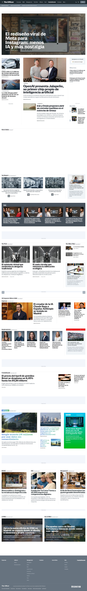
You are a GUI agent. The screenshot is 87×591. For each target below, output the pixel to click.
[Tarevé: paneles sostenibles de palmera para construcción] (47, 255)
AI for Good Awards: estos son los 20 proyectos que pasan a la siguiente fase (74, 431)
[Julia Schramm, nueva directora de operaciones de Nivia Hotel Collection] (57, 336)
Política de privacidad (37, 588)
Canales (66, 566)
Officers (16, 560)
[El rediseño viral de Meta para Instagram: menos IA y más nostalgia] (14, 480)
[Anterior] (3, 292)
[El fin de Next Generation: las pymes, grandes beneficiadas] (72, 480)
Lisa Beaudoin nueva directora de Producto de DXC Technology (31, 344)
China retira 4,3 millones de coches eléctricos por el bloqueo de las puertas (10, 73)
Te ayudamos (24, 588)
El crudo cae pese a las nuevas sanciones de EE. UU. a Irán (64, 384)
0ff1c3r (4, 69)
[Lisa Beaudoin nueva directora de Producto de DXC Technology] (32, 336)
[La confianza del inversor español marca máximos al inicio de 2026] (74, 110)
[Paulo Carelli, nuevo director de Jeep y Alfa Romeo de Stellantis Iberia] (19, 336)
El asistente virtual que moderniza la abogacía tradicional (12, 267)
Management (30, 560)
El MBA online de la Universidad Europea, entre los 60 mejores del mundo (76, 187)
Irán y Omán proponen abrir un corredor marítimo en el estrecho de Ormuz (50, 108)
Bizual (28, 564)
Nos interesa (18, 588)
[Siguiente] (84, 292)
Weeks (66, 564)
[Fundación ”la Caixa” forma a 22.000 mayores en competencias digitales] (43, 480)
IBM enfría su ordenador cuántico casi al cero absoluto (44, 443)
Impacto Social (29, 569)
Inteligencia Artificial (30, 573)
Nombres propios (5, 5)
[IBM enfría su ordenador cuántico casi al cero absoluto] (56, 442)
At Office (66, 562)
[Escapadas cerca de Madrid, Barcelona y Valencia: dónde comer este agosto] (64, 530)
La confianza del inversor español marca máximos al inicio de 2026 (81, 111)
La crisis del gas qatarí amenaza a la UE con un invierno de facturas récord (10, 95)
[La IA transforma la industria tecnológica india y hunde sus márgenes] (50, 419)
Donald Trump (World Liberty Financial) (29, 5)
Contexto (40, 103)
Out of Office (54, 560)
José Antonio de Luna (44, 157)
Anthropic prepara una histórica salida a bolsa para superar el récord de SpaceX (64, 313)
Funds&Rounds (81, 560)
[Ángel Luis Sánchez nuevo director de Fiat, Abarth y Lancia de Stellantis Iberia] (45, 336)
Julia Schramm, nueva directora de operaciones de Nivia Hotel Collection (57, 345)
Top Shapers (29, 562)
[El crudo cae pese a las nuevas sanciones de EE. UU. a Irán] (64, 377)
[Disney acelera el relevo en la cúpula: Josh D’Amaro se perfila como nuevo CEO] (74, 118)
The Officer (5, 586)
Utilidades (66, 569)
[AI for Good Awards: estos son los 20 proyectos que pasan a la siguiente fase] (75, 422)
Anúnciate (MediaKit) (5, 588)
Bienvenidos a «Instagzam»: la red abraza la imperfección (14, 491)
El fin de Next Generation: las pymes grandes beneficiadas (72, 491)
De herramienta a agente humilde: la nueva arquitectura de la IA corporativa (11, 191)
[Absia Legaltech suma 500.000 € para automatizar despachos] (16, 255)
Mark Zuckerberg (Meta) (15, 5)
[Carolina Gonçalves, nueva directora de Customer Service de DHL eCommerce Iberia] (7, 336)
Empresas (4, 560)
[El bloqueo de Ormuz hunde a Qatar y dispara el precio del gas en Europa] (11, 85)
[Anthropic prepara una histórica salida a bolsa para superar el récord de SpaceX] (64, 305)
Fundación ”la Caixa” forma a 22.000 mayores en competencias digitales (43, 492)
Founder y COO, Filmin (44, 162)
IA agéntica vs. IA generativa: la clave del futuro (78, 254)
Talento (28, 575)
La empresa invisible (78, 246)
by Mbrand (44, 588)
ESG (27, 566)
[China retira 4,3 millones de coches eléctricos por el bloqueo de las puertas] (11, 63)
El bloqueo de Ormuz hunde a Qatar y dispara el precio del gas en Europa (77, 79)
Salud (28, 580)
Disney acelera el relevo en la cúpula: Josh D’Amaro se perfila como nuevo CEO (81, 120)
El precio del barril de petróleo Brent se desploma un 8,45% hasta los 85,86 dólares (18, 378)
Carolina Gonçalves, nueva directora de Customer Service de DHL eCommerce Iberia (7, 346)
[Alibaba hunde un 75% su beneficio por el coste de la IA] (79, 305)
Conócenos (13, 588)
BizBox (15, 562)
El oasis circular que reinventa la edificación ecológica (44, 267)
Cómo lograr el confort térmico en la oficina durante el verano (73, 277)
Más (65, 560)
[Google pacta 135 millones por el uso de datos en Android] (19, 423)
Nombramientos (17, 564)
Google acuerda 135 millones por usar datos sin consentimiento (17, 436)
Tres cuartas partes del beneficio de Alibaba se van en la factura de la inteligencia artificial (79, 314)
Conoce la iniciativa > (79, 414)
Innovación (29, 571)
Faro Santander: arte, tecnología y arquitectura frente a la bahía (75, 344)
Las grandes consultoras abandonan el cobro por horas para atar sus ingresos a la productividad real (49, 431)
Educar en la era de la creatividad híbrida (55, 190)
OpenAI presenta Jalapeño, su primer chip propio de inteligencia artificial (43, 89)
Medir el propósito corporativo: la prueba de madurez (33, 190)
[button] (2, 2)
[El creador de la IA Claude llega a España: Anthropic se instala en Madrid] (17, 311)
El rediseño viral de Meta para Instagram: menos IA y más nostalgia (25, 40)
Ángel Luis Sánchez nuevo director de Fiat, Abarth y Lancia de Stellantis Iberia (45, 345)
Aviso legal (30, 588)
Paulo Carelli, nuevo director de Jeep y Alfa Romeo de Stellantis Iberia (19, 345)
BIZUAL (7, 30)
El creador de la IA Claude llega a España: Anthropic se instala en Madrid (43, 309)
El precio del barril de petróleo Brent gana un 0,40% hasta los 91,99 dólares (79, 378)
